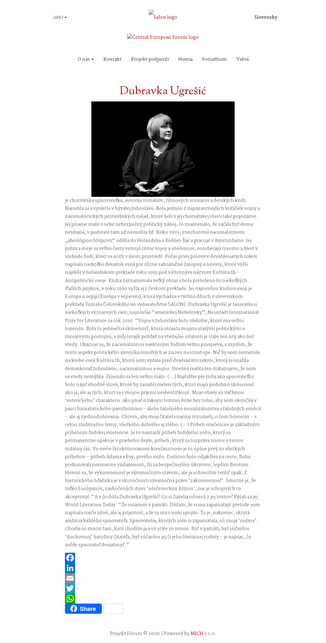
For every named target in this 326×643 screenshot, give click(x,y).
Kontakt (112, 59)
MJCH (196, 634)
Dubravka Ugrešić (163, 91)
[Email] (163, 578)
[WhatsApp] (163, 598)
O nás (84, 59)
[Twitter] (163, 588)
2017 (58, 17)
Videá (243, 59)
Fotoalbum (214, 59)
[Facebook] (163, 558)
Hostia (185, 59)
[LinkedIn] (163, 568)
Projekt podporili (150, 59)
